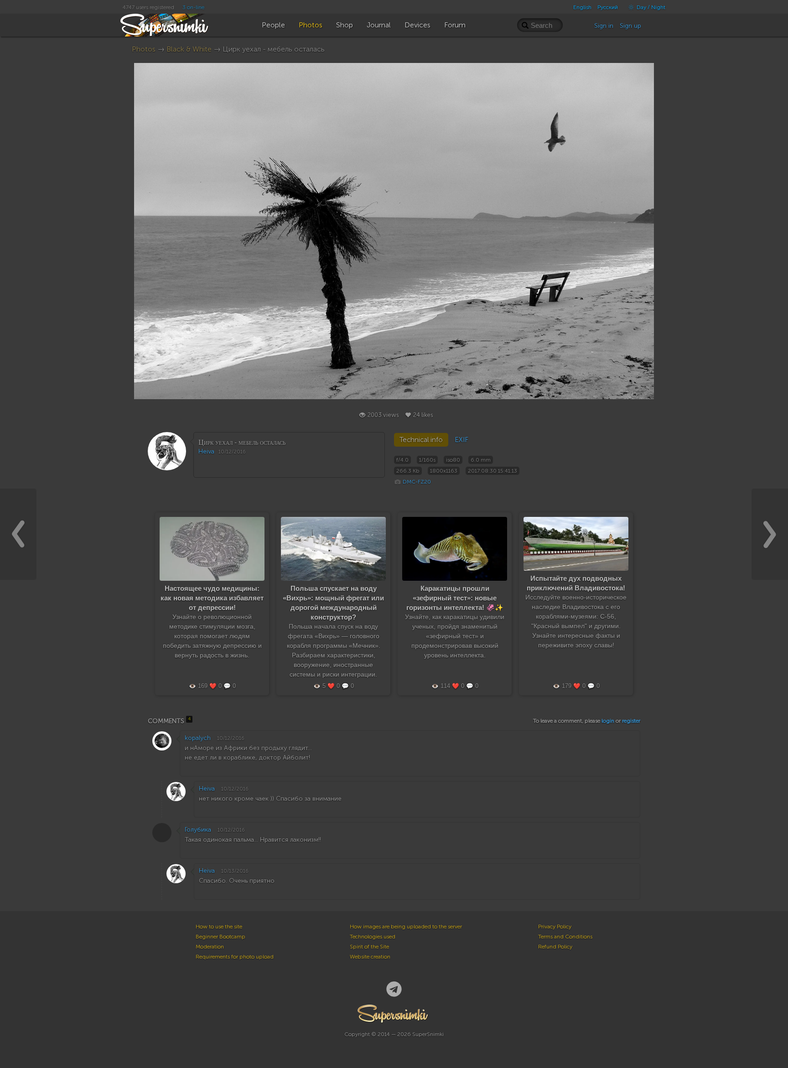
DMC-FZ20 (417, 482)
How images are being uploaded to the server (406, 926)
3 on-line (193, 7)
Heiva (206, 451)
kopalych (198, 738)
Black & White (189, 49)
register (631, 721)
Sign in (603, 26)
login (607, 721)
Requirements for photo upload (235, 956)
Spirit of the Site (369, 946)
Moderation (210, 946)
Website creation (370, 956)
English (582, 7)
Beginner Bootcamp (220, 936)
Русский (607, 7)
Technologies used (372, 936)
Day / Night (650, 7)
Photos (144, 49)
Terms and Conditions (565, 936)
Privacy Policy (554, 926)
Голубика (198, 830)
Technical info (421, 440)
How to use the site (219, 926)
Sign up (630, 26)
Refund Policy (555, 946)
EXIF (461, 440)
